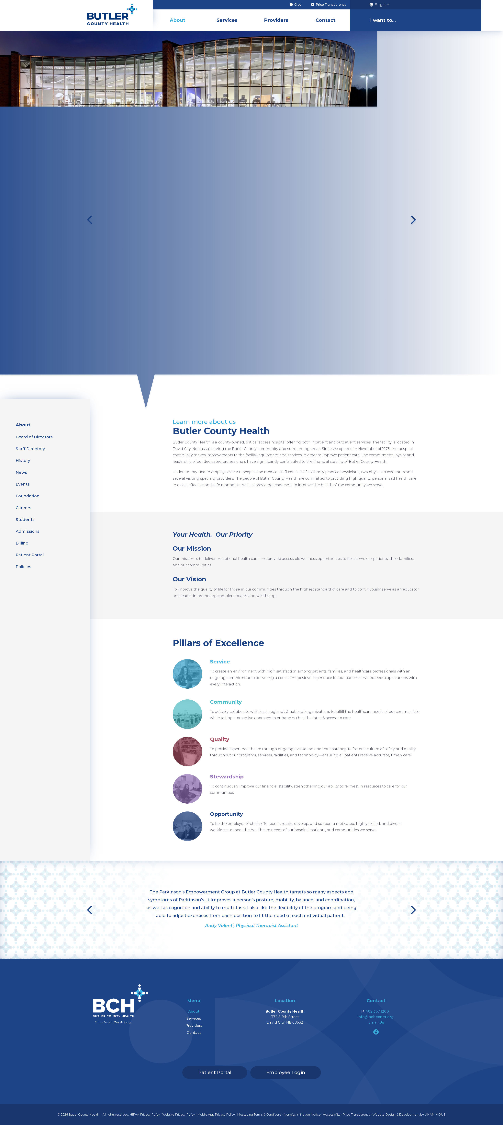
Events (23, 484)
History (23, 460)
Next (413, 219)
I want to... (383, 20)
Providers (276, 20)
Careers (23, 507)
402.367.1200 (377, 1011)
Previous (90, 219)
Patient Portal (30, 555)
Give (297, 4)
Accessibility (331, 1114)
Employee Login (285, 1072)
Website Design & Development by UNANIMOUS (409, 1114)
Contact (325, 20)
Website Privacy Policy (178, 1114)
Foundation (27, 496)
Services (227, 20)
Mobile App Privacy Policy (216, 1114)
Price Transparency (331, 4)
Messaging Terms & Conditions (259, 1114)
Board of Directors (34, 437)
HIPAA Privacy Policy (144, 1114)
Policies (23, 566)
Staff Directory (30, 448)
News (21, 472)
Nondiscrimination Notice (302, 1114)
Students (25, 519)
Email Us (376, 1022)
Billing (22, 543)
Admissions (27, 531)
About (177, 20)
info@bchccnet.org (376, 1017)
